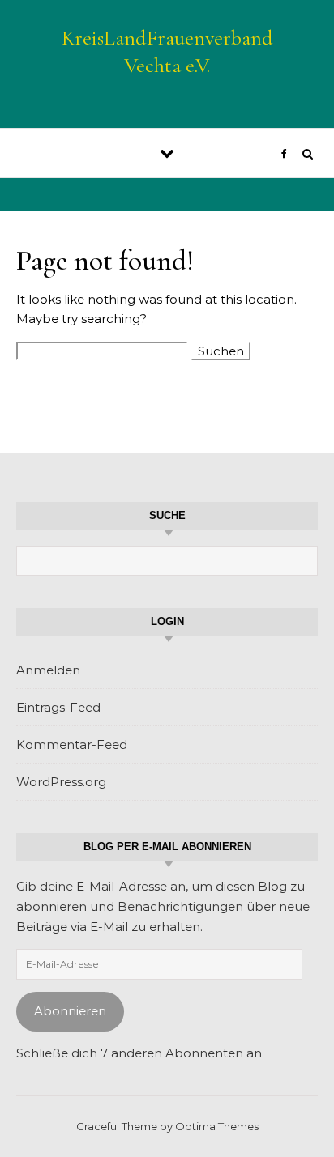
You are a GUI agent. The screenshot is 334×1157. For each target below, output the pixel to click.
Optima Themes (217, 1126)
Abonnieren (70, 1011)
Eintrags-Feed (58, 707)
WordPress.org (61, 781)
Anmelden (48, 670)
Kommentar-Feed (71, 744)
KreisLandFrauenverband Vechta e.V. (167, 51)
